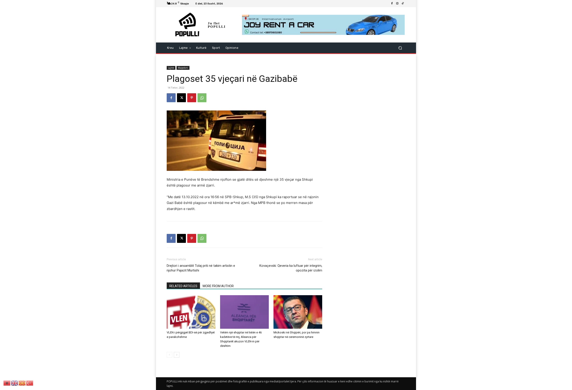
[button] (400, 48)
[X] (181, 97)
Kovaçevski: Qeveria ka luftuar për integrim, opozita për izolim (290, 268)
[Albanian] (7, 383)
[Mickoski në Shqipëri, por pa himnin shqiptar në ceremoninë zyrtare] (297, 312)
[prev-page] (169, 355)
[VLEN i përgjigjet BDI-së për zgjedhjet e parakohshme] (191, 312)
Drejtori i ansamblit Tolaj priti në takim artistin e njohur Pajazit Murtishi (201, 268)
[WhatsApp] (202, 97)
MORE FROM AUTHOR (218, 286)
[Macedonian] (22, 383)
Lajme (171, 67)
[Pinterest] (191, 97)
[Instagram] (397, 3)
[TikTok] (402, 3)
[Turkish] (30, 383)
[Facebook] (392, 3)
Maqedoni (183, 67)
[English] (15, 383)
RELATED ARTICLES (183, 286)
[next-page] (176, 355)
